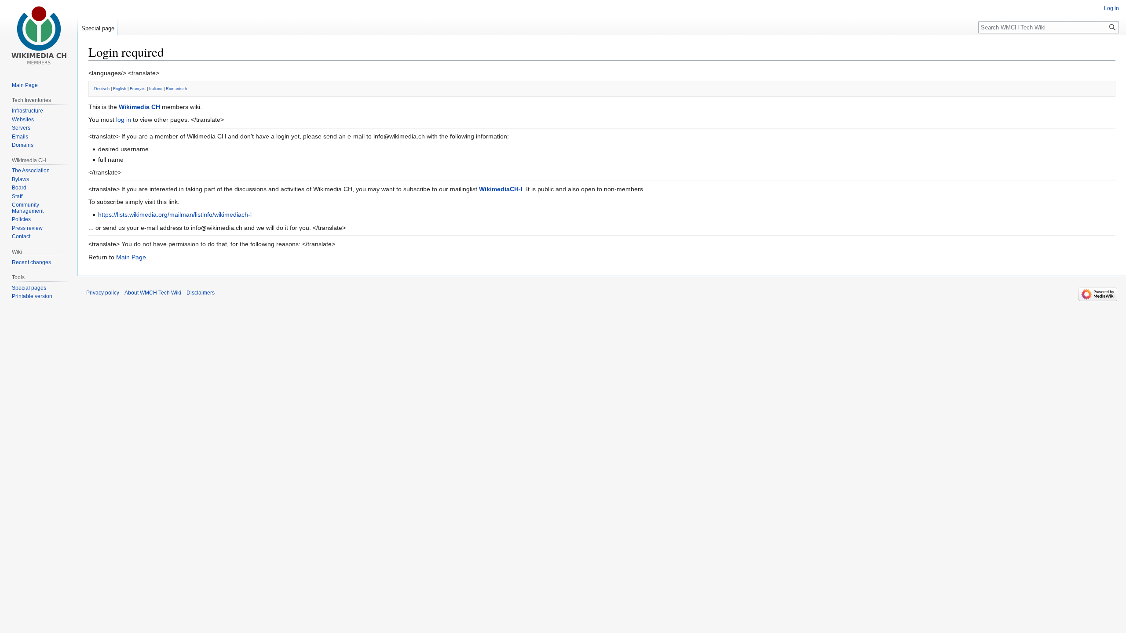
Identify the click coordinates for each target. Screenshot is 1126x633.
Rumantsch (176, 89)
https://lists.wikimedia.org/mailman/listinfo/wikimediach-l (175, 214)
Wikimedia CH (139, 106)
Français (138, 89)
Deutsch (102, 89)
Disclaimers (200, 293)
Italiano (155, 89)
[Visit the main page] (39, 35)
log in (123, 119)
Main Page (131, 257)
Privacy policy (102, 293)
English (119, 89)
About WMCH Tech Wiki (152, 293)
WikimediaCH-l (501, 189)
